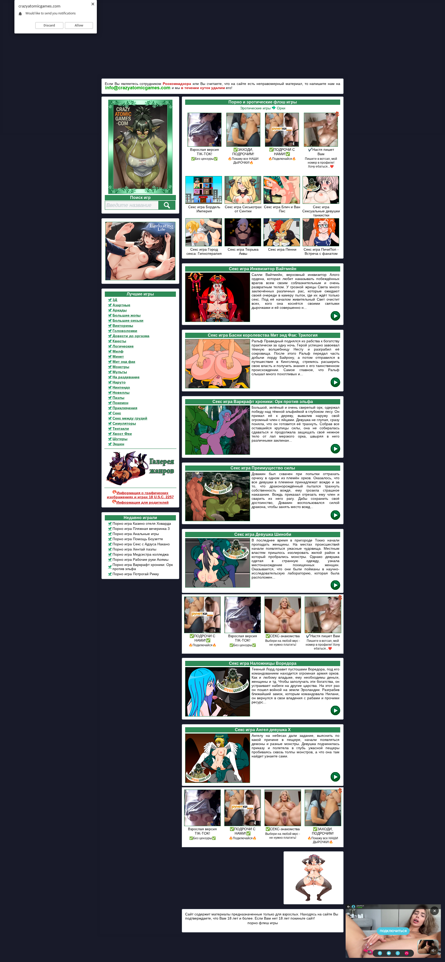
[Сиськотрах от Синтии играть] (243, 203)
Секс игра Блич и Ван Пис (282, 209)
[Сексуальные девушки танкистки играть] (321, 203)
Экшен (118, 444)
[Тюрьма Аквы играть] (243, 245)
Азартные (121, 305)
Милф (118, 351)
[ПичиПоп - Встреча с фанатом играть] (321, 245)
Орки (281, 108)
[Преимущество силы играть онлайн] (335, 519)
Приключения (125, 408)
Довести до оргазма (131, 336)
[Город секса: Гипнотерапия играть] (204, 245)
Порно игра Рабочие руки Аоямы (140, 559)
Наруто (119, 382)
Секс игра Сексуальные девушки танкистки (321, 211)
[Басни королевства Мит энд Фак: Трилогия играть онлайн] (335, 386)
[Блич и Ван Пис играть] (282, 203)
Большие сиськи (128, 320)
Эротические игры (255, 108)
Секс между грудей (130, 418)
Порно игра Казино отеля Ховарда (142, 523)
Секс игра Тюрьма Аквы (243, 251)
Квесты (119, 341)
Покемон (120, 403)
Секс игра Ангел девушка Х (263, 730)
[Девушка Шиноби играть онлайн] (335, 589)
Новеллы (121, 392)
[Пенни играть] (282, 245)
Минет (118, 356)
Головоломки (125, 331)
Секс (117, 413)
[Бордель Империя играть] (204, 203)
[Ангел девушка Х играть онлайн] (335, 781)
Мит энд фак (124, 362)
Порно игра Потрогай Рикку (136, 574)
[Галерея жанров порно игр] (140, 484)
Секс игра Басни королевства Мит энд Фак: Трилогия (263, 335)
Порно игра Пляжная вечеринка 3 (141, 529)
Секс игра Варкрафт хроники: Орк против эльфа (262, 401)
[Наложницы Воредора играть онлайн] (335, 714)
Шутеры (120, 439)
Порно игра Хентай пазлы (134, 549)
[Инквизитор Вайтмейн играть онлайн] (335, 320)
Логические (123, 346)
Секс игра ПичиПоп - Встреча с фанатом (321, 251)
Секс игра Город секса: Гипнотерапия (204, 251)
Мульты (120, 372)
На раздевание (126, 377)
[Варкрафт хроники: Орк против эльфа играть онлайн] (335, 452)
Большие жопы (127, 315)
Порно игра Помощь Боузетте (138, 539)
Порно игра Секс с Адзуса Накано (141, 544)
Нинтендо (121, 387)
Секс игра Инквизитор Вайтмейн (262, 269)
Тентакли (121, 428)
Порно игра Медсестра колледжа (141, 554)
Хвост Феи (122, 434)
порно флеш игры (262, 923)
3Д (115, 300)
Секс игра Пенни (282, 249)
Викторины (123, 325)
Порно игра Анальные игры (136, 534)
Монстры (121, 367)
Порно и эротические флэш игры (262, 102)
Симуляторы (124, 423)
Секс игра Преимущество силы (262, 468)
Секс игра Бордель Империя (204, 209)
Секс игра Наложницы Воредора (262, 663)
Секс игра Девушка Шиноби (262, 534)
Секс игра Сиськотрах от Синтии (243, 209)
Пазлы (118, 398)
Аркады (120, 310)
